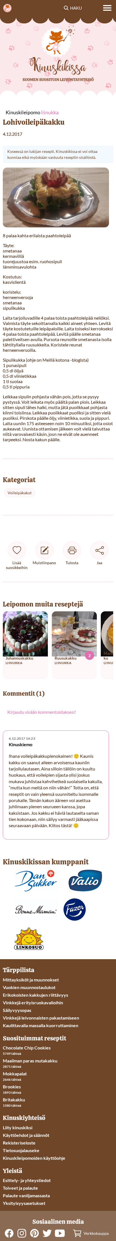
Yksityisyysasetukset (24, 1203)
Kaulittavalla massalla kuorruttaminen (40, 1025)
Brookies (12, 1086)
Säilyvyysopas (17, 1010)
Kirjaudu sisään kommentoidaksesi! (41, 712)
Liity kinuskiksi (17, 1127)
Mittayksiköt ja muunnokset (31, 979)
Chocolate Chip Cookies (27, 1047)
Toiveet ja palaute (20, 1188)
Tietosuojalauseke (21, 1150)
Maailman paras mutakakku (30, 1060)
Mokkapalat (15, 1073)
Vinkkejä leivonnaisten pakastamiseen (41, 1017)
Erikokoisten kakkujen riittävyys (35, 995)
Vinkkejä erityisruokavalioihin (33, 1002)
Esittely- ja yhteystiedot (27, 1180)
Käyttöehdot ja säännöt (26, 1135)
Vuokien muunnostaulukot (29, 987)
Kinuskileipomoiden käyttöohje (34, 1158)
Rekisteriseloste (19, 1142)
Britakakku (14, 1099)
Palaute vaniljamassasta (26, 1195)
